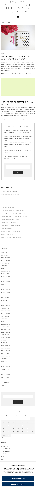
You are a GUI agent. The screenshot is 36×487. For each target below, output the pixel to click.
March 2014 (4, 342)
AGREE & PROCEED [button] (18, 484)
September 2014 (5, 337)
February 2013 (5, 366)
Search (18, 172)
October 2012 (5, 377)
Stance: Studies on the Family (18, 5)
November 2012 (5, 374)
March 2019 (4, 255)
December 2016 (5, 292)
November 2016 (5, 295)
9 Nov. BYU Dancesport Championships (12, 201)
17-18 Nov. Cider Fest (7, 228)
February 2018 (5, 271)
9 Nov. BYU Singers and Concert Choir (12, 210)
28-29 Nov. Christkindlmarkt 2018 (11, 237)
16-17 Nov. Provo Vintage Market (11, 225)
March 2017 (4, 287)
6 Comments (28, 119)
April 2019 (4, 252)
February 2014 (5, 345)
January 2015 (5, 327)
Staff (4, 454)
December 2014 (5, 329)
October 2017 (5, 279)
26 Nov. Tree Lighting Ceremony (10, 231)
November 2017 (5, 276)
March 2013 (4, 364)
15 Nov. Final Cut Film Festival (10, 222)
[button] (32, 463)
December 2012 (5, 372)
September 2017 (5, 281)
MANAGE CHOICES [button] (18, 478)
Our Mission (6, 448)
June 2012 (4, 388)
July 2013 (4, 358)
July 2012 (4, 385)
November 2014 (5, 332)
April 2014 (4, 340)
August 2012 (5, 382)
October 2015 (5, 316)
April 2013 (4, 361)
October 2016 (5, 297)
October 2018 (5, 263)
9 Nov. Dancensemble (7, 207)
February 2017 (5, 289)
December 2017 (5, 273)
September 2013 (5, 356)
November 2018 (5, 260)
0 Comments (28, 73)
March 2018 (4, 268)
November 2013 (5, 350)
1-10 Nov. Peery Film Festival (9, 191)
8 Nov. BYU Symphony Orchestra (10, 195)
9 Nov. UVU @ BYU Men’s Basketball (11, 204)
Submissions (6, 451)
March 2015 (4, 321)
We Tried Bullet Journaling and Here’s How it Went (16, 58)
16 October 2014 (5, 98)
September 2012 (5, 380)
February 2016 (5, 305)
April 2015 (4, 319)
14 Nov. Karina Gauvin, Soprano (10, 219)
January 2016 (5, 308)
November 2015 (5, 313)
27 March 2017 (4, 53)
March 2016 (4, 303)
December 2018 (5, 257)
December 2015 (5, 311)
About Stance (5, 446)
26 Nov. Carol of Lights (8, 234)
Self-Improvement (5, 73)
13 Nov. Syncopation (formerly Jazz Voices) (14, 216)
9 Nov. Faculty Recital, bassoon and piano (13, 213)
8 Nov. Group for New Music (9, 198)
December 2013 (5, 348)
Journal (3, 459)
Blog (2, 456)
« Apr (2, 438)
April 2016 (4, 300)
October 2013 (5, 353)
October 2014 (5, 334)
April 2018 (4, 265)
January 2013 (5, 369)
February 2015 (5, 324)
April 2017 (4, 284)
